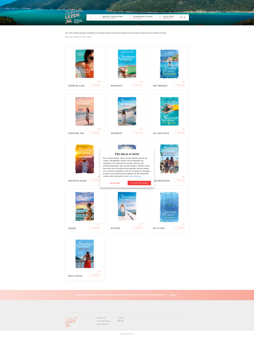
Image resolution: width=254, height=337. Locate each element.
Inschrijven (172, 295)
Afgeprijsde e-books (143, 17)
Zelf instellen (115, 183)
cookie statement (134, 176)
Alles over (168, 17)
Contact (120, 318)
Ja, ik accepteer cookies (139, 183)
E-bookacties (101, 318)
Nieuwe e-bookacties (112, 17)
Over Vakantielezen (103, 321)
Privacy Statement (103, 324)
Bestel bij (95, 85)
